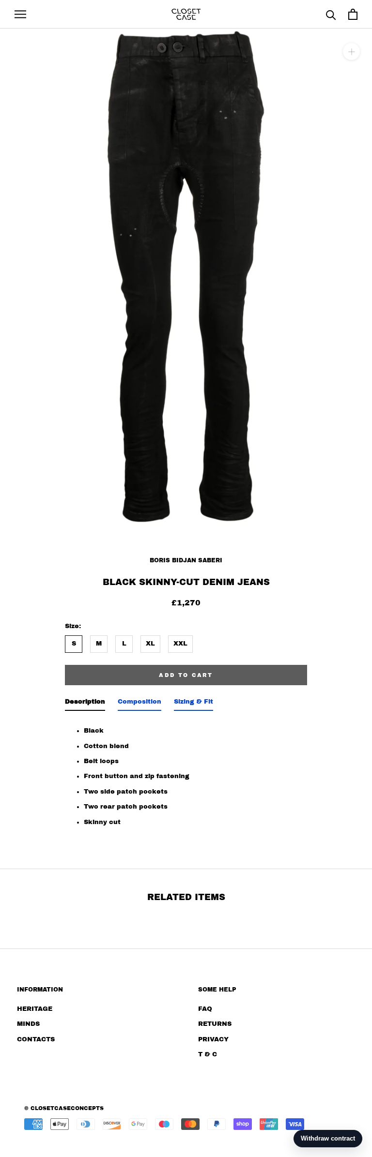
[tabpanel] (186, 774)
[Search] (331, 14)
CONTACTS (36, 1039)
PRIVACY (213, 1039)
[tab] (85, 704)
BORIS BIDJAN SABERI (186, 560)
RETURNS (215, 1024)
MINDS (28, 1024)
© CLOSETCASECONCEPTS (64, 1108)
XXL (180, 643)
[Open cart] (352, 14)
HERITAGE (34, 1009)
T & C (207, 1054)
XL (150, 643)
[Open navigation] (20, 14)
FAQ (205, 1009)
